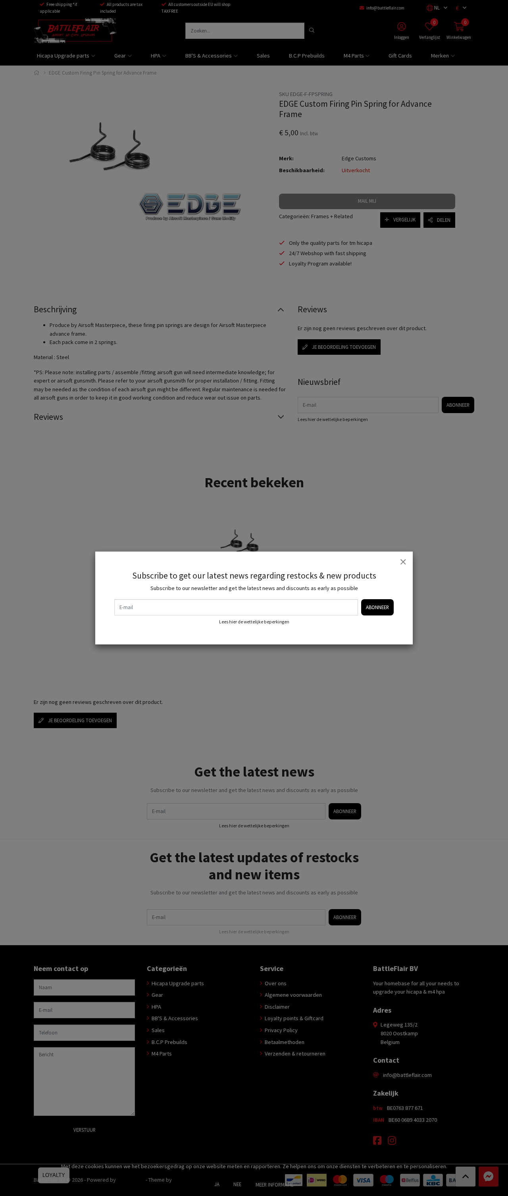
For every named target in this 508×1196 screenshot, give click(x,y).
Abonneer (377, 607)
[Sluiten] (403, 561)
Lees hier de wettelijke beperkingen (254, 622)
